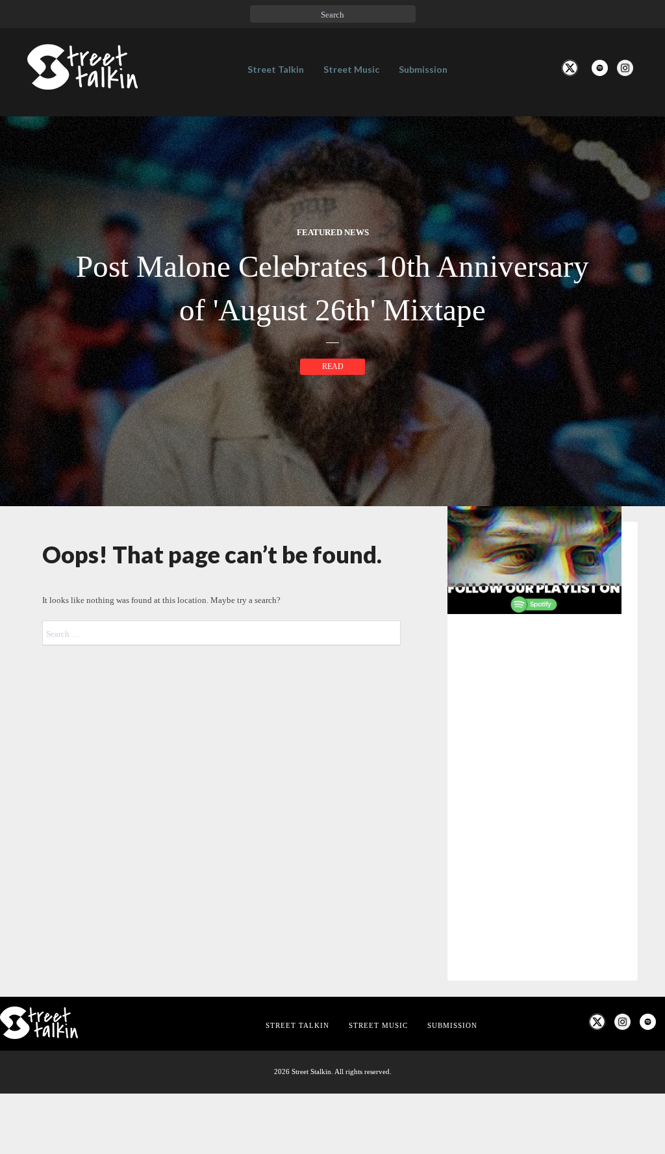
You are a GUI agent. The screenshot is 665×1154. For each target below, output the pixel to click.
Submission (423, 69)
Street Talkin (275, 69)
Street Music (351, 69)
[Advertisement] (542, 954)
